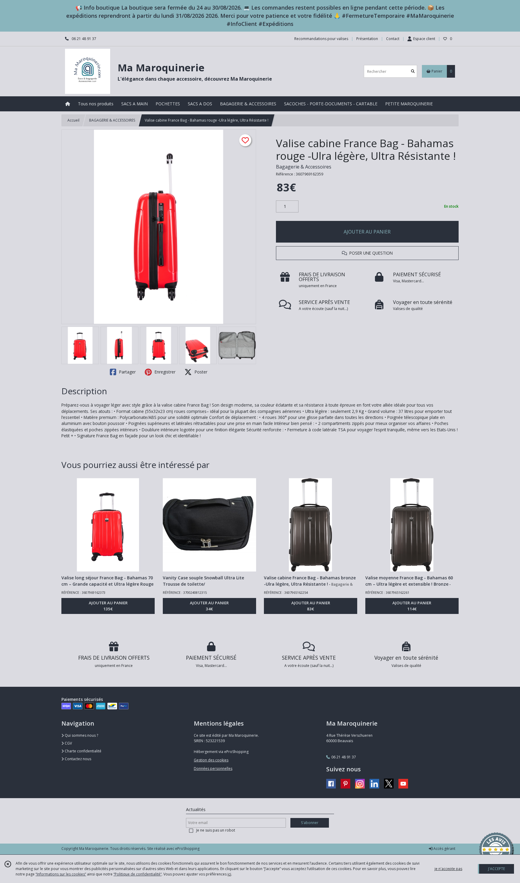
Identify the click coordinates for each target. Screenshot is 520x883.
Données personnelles (213, 768)
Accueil (73, 120)
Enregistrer (164, 372)
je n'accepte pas (448, 868)
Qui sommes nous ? (81, 735)
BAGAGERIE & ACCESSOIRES (112, 120)
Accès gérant (443, 848)
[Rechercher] (413, 71)
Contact (392, 38)
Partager (127, 372)
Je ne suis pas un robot (215, 830)
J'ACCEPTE (496, 868)
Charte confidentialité (82, 751)
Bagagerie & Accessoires (303, 166)
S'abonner (309, 822)
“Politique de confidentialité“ (137, 874)
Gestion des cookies (211, 760)
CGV (68, 743)
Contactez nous (77, 758)
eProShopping (187, 848)
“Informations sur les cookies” (61, 874)
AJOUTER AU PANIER (367, 231)
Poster (200, 372)
